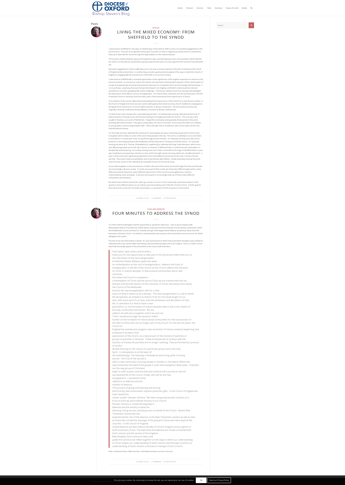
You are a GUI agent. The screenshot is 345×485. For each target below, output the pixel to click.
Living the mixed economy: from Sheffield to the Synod (156, 34)
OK (201, 480)
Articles (155, 28)
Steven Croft (171, 198)
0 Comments (156, 198)
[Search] (251, 8)
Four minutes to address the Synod (156, 213)
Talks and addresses (156, 209)
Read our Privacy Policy (219, 480)
